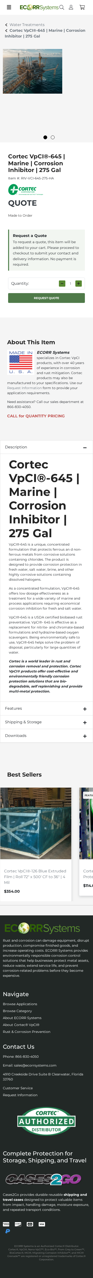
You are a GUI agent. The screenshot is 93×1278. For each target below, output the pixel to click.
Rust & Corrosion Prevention (26, 1032)
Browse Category (17, 1011)
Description (16, 447)
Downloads (15, 735)
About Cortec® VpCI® (21, 1025)
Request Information (24, 388)
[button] (82, 7)
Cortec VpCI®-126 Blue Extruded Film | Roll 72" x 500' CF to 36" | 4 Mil (35, 877)
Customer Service (18, 1088)
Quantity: (20, 283)
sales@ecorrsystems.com (35, 1065)
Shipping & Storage (23, 722)
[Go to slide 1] (45, 137)
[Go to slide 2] (53, 137)
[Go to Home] (35, 7)
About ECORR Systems (22, 1018)
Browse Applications (20, 1004)
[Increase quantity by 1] (78, 283)
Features (13, 708)
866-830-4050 (27, 1056)
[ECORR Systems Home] (46, 928)
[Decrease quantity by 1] (62, 283)
